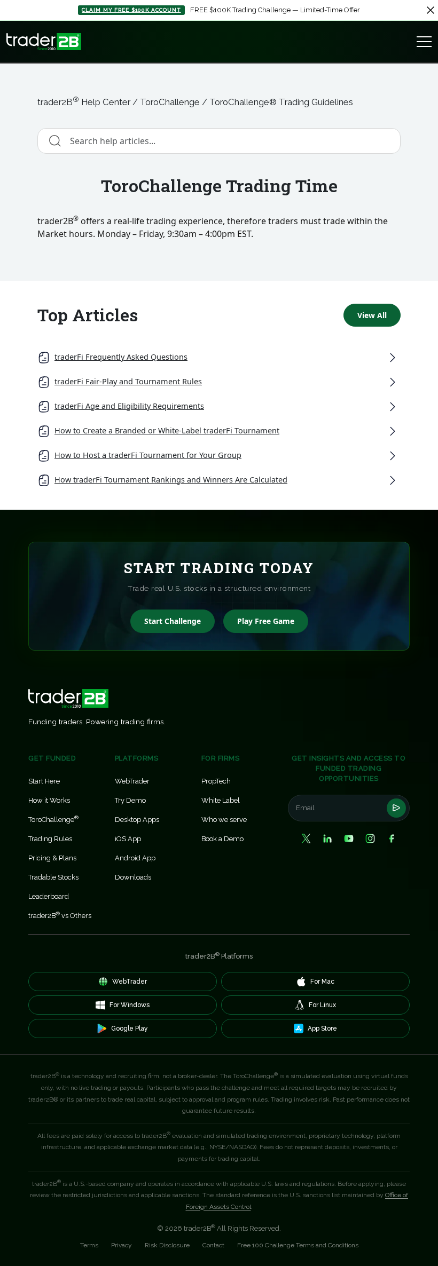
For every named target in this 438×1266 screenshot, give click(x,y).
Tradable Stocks (53, 877)
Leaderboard (48, 896)
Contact (213, 1245)
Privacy (121, 1245)
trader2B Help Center (83, 102)
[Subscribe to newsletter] (396, 808)
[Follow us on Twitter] (306, 838)
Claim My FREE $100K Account (131, 10)
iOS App (128, 839)
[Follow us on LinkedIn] (327, 838)
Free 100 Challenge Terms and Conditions (297, 1245)
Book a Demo (222, 839)
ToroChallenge (170, 102)
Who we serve (224, 820)
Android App (135, 858)
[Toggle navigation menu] (424, 41)
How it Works (49, 800)
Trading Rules (50, 839)
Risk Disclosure (167, 1245)
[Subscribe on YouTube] (348, 838)
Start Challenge (172, 621)
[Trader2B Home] (43, 41)
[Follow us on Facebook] (391, 838)
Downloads (133, 877)
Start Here (44, 781)
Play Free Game (265, 621)
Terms (89, 1245)
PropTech (216, 781)
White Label (220, 800)
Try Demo (130, 800)
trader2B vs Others (59, 915)
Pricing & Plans (52, 858)
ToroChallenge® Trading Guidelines (281, 102)
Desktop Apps (137, 820)
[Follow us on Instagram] (370, 838)
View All (372, 315)
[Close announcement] (430, 10)
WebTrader (132, 781)
